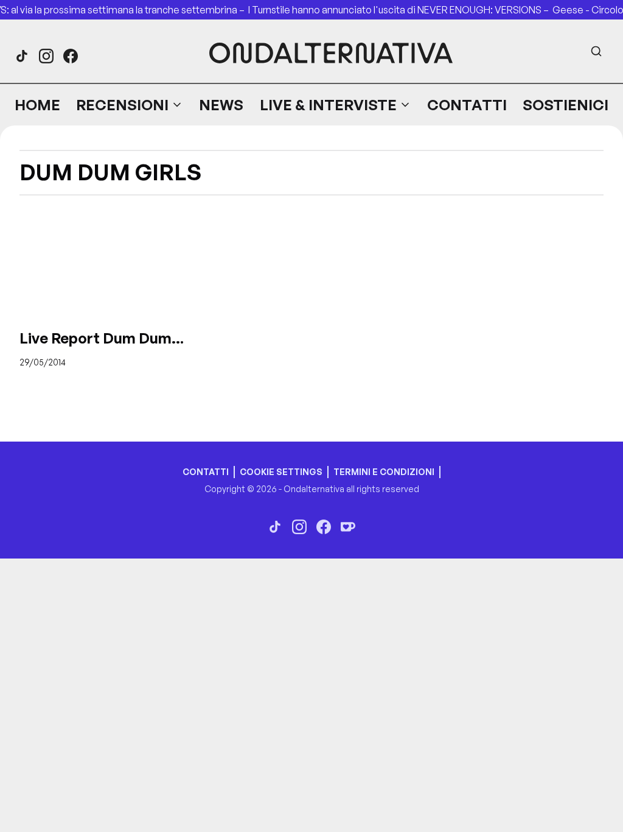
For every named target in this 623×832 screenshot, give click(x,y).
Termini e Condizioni (383, 472)
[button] (129, 105)
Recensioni (122, 105)
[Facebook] (70, 56)
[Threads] (22, 56)
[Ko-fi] (348, 527)
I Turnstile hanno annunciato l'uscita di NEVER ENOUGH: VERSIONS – (402, 10)
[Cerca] (596, 51)
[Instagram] (46, 56)
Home (37, 105)
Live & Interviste (328, 105)
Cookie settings (281, 472)
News (221, 105)
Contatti (467, 105)
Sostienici (565, 105)
